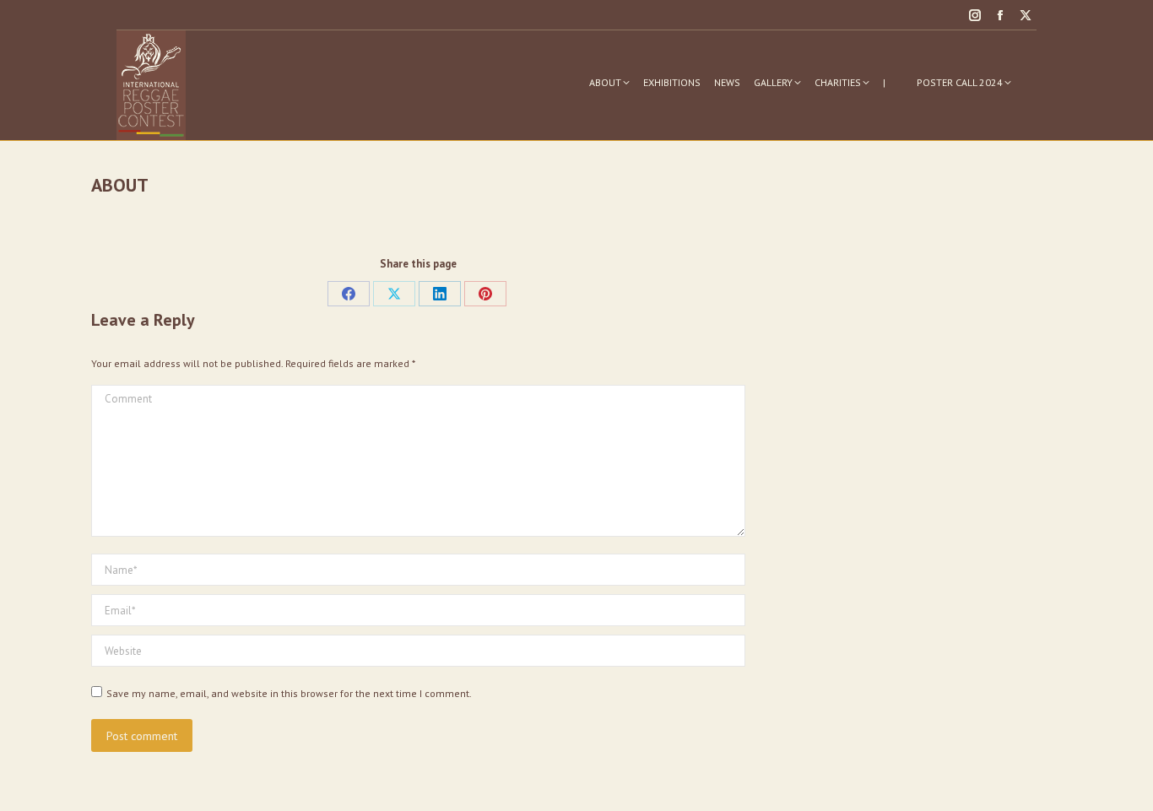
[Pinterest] (485, 293)
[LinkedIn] (440, 293)
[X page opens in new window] (1026, 15)
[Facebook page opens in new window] (1000, 15)
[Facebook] (348, 293)
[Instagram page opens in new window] (975, 15)
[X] (394, 293)
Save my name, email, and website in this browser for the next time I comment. (289, 693)
